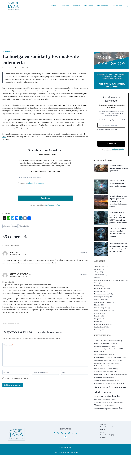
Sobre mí (76, 6)
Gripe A (117, 363)
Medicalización (99, 299)
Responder (83, 252)
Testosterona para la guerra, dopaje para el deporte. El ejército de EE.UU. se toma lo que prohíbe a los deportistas (118, 217)
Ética (121, 408)
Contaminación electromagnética (105, 354)
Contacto (117, 6)
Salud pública (113, 396)
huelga (14, 226)
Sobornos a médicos (118, 402)
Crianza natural (117, 357)
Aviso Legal (103, 424)
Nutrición (97, 316)
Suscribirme (45, 198)
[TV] (65, 436)
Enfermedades (98, 291)
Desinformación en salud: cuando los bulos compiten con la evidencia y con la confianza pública (119, 247)
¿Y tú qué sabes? (99, 266)
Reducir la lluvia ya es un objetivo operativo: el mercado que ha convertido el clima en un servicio (118, 201)
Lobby (115, 369)
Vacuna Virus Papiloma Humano (106, 409)
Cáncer (96, 283)
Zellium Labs (74, 452)
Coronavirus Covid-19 (103, 357)
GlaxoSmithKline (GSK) (102, 363)
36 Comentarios (31, 68)
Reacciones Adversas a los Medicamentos (110, 389)
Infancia (114, 366)
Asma (96, 277)
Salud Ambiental (100, 396)
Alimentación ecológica (101, 349)
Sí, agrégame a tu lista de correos (16, 378)
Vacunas (97, 330)
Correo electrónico (40, 372)
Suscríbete (111, 144)
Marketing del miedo (101, 297)
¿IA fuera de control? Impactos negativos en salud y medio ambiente (118, 183)
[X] (58, 433)
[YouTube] (65, 433)
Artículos (64, 6)
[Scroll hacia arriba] (127, 438)
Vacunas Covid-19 (108, 405)
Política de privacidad (106, 427)
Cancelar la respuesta (49, 332)
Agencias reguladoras (102, 346)
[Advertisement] (65, 27)
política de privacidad (35, 183)
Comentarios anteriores (11, 245)
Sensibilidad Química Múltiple (103, 402)
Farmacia (6, 226)
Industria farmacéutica (101, 294)
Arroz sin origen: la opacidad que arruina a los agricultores (119, 168)
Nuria (27, 332)
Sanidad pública (24, 226)
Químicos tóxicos (117, 383)
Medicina (97, 305)
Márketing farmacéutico (108, 377)
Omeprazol (97, 319)
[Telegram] (76, 433)
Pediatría (97, 321)
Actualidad (7, 51)
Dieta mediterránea (100, 288)
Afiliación (103, 437)
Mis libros (88, 6)
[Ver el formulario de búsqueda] (127, 6)
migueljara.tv (98, 313)
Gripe (112, 363)
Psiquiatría (107, 383)
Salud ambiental (99, 327)
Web (64, 372)
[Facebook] (54, 433)
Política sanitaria (99, 383)
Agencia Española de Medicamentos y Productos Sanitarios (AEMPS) (108, 342)
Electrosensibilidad (98, 360)
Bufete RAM (118, 349)
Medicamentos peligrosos (102, 302)
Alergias (97, 272)
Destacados (98, 286)
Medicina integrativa (101, 308)
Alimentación (98, 274)
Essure (115, 360)
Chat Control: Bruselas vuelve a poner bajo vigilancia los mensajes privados (118, 232)
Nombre (7, 372)
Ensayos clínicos (108, 360)
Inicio (53, 6)
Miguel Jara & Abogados (102, 310)
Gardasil (119, 360)
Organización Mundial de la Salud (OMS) (104, 380)
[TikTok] (72, 433)
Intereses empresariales (100, 368)
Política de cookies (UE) (107, 435)
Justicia (110, 368)
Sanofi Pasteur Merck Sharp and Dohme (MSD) (105, 399)
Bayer (111, 349)
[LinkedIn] (69, 433)
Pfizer (117, 380)
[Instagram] (61, 433)
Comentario (8, 345)
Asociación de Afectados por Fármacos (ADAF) (109, 280)
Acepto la (31, 183)
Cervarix (105, 351)
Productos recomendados (102, 324)
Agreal (113, 346)
